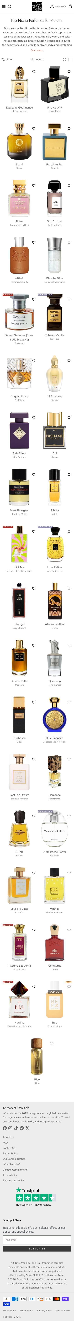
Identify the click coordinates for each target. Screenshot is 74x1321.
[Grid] (65, 59)
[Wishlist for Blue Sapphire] (69, 702)
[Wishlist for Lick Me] (33, 531)
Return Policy (10, 1153)
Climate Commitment (15, 1169)
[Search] (11, 6)
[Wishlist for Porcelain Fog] (69, 128)
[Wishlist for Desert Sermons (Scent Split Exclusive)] (33, 299)
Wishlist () (60, 6)
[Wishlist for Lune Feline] (69, 531)
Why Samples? (11, 1164)
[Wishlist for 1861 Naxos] (69, 360)
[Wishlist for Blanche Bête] (69, 242)
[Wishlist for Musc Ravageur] (33, 474)
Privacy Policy (9, 1310)
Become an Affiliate (14, 1180)
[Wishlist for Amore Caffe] (33, 645)
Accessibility (10, 1175)
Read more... (37, 50)
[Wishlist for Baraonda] (69, 759)
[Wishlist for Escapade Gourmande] (33, 71)
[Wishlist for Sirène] (33, 185)
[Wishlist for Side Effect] (33, 417)
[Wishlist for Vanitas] (69, 873)
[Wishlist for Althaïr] (33, 242)
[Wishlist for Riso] (51, 1043)
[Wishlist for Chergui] (33, 588)
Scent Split (15, 1317)
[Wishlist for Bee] (69, 986)
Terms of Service (62, 1310)
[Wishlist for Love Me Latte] (33, 873)
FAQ (5, 1142)
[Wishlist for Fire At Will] (69, 71)
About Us (8, 1137)
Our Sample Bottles (14, 1159)
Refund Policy (26, 1310)
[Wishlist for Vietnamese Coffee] (69, 816)
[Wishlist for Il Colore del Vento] (33, 930)
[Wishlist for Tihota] (69, 474)
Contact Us (9, 1148)
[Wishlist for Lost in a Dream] (33, 759)
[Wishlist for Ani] (69, 417)
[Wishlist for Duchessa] (33, 702)
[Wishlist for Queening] (69, 645)
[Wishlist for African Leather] (69, 588)
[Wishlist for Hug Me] (33, 986)
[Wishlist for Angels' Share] (33, 360)
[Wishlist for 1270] (33, 816)
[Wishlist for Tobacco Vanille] (69, 299)
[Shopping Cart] (70, 6)
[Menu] (4, 6)
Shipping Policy (44, 1310)
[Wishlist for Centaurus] (69, 930)
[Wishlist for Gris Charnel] (69, 185)
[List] (70, 59)
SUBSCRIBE (37, 1248)
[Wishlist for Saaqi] (33, 128)
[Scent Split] (37, 6)
